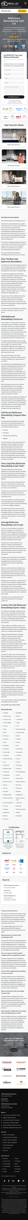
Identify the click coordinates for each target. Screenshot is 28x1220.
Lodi (4, 762)
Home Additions (7, 1147)
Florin (4, 742)
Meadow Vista (7, 768)
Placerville (6, 778)
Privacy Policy (11, 1196)
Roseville (5, 791)
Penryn (18, 775)
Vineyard (5, 809)
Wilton (18, 812)
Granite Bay (19, 749)
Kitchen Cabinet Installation (10, 1140)
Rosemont (19, 788)
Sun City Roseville (8, 802)
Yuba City (6, 819)
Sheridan (18, 791)
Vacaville (18, 806)
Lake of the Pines (7, 758)
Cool (17, 726)
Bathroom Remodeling (8, 1134)
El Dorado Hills (20, 732)
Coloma (5, 726)
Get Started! (14, 1050)
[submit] (14, 97)
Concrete (5, 1150)
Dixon (5, 732)
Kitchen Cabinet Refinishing (10, 1142)
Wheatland (6, 812)
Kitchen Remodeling (8, 1145)
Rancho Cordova (7, 781)
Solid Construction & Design (10, 1188)
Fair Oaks (6, 739)
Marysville (6, 765)
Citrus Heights (7, 722)
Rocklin (5, 788)
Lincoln (18, 758)
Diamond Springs (20, 729)
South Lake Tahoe (8, 798)
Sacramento (24, 1199)
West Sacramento (21, 809)
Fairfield (18, 739)
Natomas (18, 768)
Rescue (5, 785)
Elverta (18, 735)
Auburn (18, 716)
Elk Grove (6, 735)
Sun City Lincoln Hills (20, 799)
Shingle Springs (7, 794)
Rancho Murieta (20, 781)
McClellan (19, 765)
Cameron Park (7, 719)
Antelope (5, 712)
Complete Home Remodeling (10, 1137)
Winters (5, 815)
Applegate (19, 712)
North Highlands (20, 771)
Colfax (18, 722)
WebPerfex (19, 1193)
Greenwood (19, 752)
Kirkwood (6, 755)
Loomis (18, 762)
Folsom (18, 742)
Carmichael (19, 719)
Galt (17, 745)
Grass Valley (6, 752)
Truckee (5, 806)
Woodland (19, 815)
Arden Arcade (7, 716)
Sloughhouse (19, 794)
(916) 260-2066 (6, 11)
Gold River (6, 749)
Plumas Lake (19, 778)
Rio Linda (18, 785)
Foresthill (5, 745)
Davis (4, 729)
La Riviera (18, 755)
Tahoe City (19, 802)
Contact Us (17, 1196)
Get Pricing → (22, 11)
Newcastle (6, 771)
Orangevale (6, 775)
